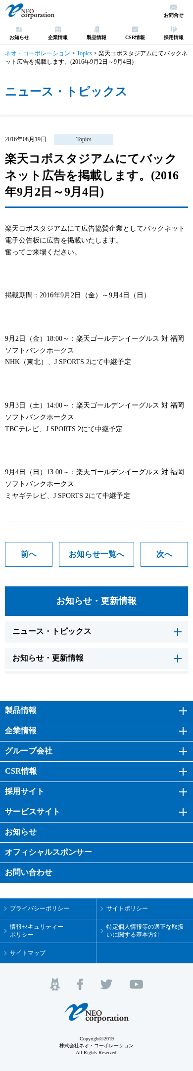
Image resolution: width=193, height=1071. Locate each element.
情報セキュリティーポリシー (36, 931)
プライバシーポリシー (39, 908)
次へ (164, 554)
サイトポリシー (127, 908)
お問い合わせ (28, 872)
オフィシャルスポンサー (48, 852)
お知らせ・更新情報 (96, 601)
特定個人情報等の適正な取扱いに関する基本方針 (145, 931)
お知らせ (21, 831)
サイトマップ (28, 952)
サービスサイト (32, 811)
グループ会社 (28, 750)
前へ (29, 554)
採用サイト (25, 791)
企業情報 (21, 730)
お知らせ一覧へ (96, 554)
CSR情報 (21, 771)
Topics (84, 139)
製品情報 (21, 710)
